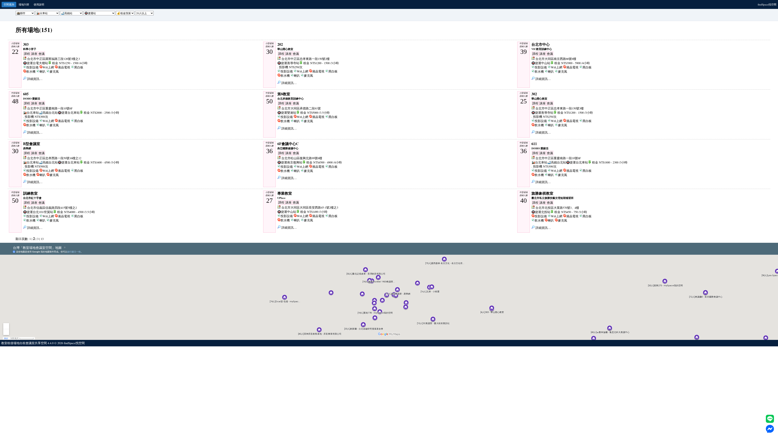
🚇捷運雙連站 (286, 113)
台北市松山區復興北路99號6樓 (301, 158)
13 (42, 239)
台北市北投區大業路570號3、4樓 (557, 208)
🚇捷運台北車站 (69, 113)
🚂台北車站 (31, 113)
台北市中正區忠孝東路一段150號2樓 (305, 59)
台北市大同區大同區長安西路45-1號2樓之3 (309, 207)
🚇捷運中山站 (540, 63)
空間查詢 (9, 4)
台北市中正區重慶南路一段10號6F (50, 108)
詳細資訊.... (34, 79)
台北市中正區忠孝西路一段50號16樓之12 (54, 158)
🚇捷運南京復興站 (289, 162)
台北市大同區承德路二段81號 (301, 108)
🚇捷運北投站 (540, 212)
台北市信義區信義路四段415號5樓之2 (52, 208)
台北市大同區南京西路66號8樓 (555, 59)
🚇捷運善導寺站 (288, 63)
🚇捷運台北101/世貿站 (38, 212)
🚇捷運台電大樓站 (35, 63)
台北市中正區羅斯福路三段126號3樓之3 (53, 59)
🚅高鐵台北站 (48, 113)
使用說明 (39, 4)
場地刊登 (24, 4)
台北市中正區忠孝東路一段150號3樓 (559, 108)
